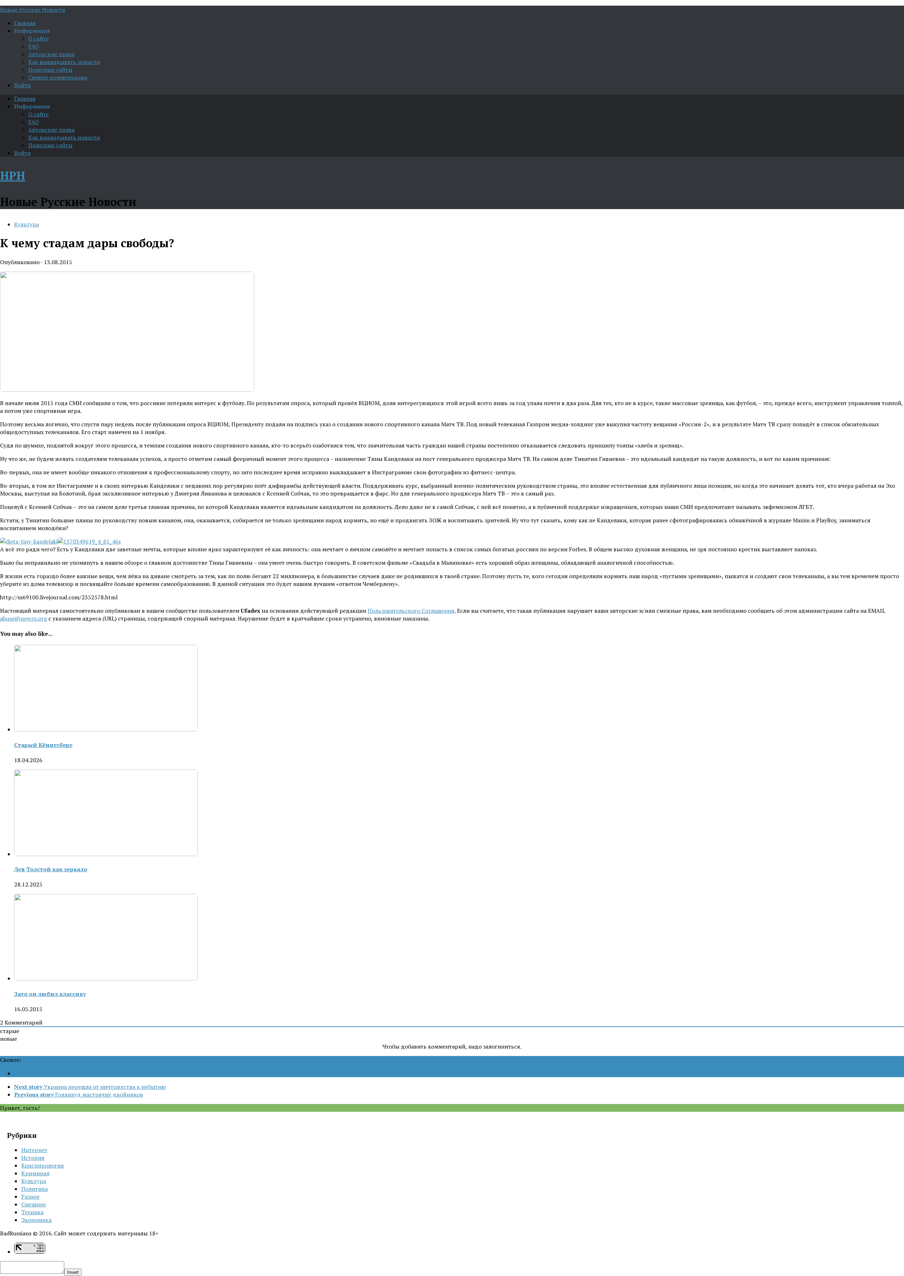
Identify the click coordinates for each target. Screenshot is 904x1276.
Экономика (36, 1220)
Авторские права (51, 54)
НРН (12, 175)
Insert (73, 1272)
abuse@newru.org (23, 618)
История (32, 1158)
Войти (22, 85)
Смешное (33, 1204)
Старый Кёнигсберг (43, 745)
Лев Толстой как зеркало (50, 869)
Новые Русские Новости (32, 9)
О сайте (38, 38)
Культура (26, 224)
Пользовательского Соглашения (411, 611)
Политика (34, 1189)
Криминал (35, 1173)
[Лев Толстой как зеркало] (106, 854)
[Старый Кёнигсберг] (106, 729)
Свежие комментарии (57, 77)
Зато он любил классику (50, 994)
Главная (25, 23)
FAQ (33, 46)
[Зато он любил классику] (106, 978)
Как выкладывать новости (64, 62)
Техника (32, 1212)
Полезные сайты (50, 69)
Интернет (34, 1150)
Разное (30, 1196)
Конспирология (42, 1165)
